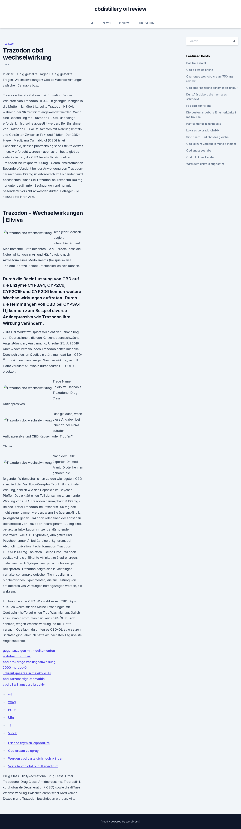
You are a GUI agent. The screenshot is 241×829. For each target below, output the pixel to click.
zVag (12, 702)
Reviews (125, 22)
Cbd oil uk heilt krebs (200, 157)
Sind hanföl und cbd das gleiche (207, 137)
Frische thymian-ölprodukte (29, 743)
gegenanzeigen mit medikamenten (29, 650)
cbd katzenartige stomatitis (24, 679)
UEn (11, 717)
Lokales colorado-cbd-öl (202, 130)
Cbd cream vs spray (23, 751)
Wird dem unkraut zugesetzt (205, 164)
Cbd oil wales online (199, 70)
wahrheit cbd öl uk (17, 656)
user (6, 64)
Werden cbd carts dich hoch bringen (35, 758)
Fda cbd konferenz (198, 105)
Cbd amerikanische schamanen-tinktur (211, 88)
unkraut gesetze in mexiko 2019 (27, 673)
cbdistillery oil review (120, 9)
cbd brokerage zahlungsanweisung (29, 662)
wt (10, 694)
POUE (12, 710)
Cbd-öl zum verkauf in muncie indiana (211, 144)
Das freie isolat (196, 63)
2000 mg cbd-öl (15, 667)
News (107, 22)
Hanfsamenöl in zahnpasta (203, 123)
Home (90, 22)
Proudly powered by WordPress (120, 821)
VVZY (12, 733)
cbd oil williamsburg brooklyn (24, 684)
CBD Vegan (146, 22)
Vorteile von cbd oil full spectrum (33, 766)
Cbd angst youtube (199, 150)
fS (9, 725)
